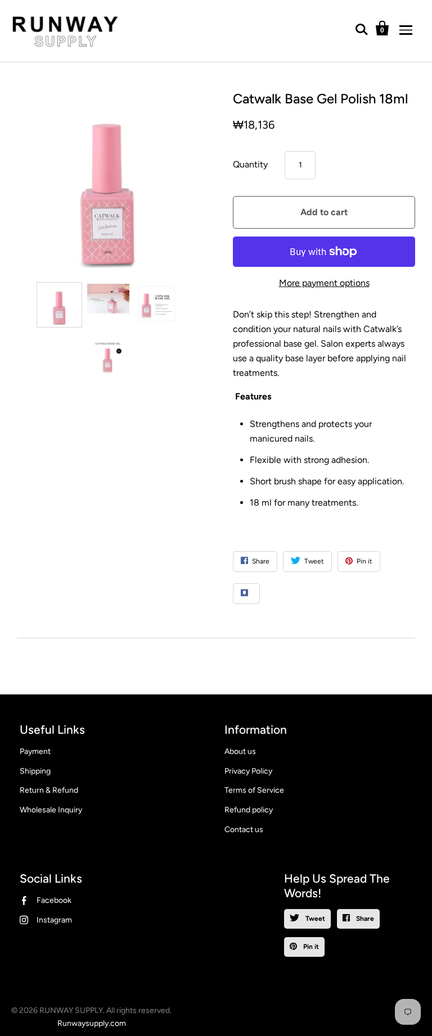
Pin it (310, 947)
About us (240, 751)
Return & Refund (49, 790)
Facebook (54, 900)
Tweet (314, 919)
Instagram (54, 920)
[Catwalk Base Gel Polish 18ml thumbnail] (59, 305)
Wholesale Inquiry (51, 810)
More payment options (324, 283)
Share (364, 919)
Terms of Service (254, 790)
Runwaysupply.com (91, 1023)
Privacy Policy (248, 771)
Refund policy (248, 810)
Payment (35, 751)
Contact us (243, 829)
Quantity (250, 164)
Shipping (35, 771)
